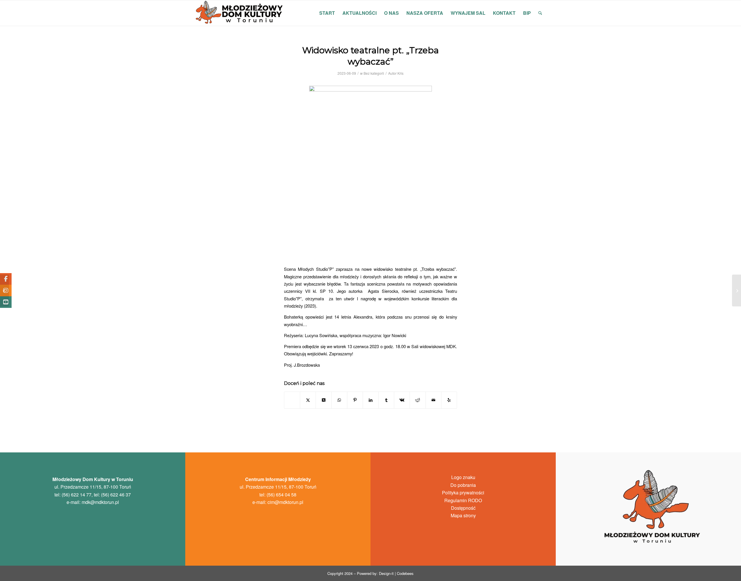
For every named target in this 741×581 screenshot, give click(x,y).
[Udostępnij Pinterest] (355, 400)
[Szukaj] (540, 13)
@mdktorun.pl (100, 502)
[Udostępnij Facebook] (292, 400)
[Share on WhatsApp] (339, 400)
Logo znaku (463, 477)
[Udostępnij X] (308, 400)
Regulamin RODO (463, 500)
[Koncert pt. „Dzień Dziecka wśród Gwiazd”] (4, 290)
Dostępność (463, 508)
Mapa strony (463, 515)
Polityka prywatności (463, 492)
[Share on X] (323, 400)
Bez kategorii (374, 73)
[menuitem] (327, 13)
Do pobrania (463, 485)
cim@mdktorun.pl (285, 502)
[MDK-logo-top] (239, 13)
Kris (400, 73)
